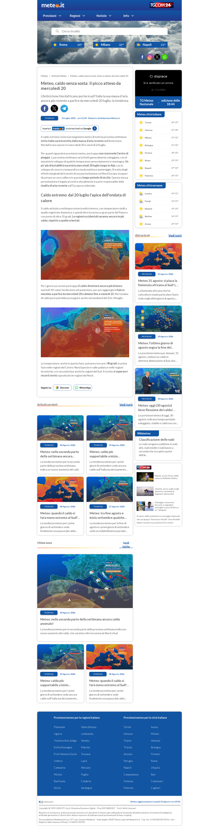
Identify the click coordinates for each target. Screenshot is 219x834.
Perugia (128, 760)
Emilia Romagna (63, 747)
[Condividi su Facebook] (44, 111)
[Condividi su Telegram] (64, 111)
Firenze (155, 754)
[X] (157, 57)
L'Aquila (155, 767)
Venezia (155, 740)
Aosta (154, 727)
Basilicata (59, 781)
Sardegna (86, 787)
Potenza (128, 781)
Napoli (128, 767)
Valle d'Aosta (88, 727)
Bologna (156, 747)
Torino (127, 727)
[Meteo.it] (53, 5)
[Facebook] (142, 57)
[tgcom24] (162, 5)
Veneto (85, 740)
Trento (128, 740)
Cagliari (155, 787)
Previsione (147, 274)
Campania (59, 767)
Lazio (84, 760)
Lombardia (87, 733)
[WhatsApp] (165, 57)
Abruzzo (86, 767)
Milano (155, 733)
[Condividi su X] (54, 111)
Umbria (58, 760)
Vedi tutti (126, 404)
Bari (153, 774)
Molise (58, 774)
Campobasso (131, 774)
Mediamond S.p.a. (62, 819)
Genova (128, 733)
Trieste (128, 747)
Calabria (86, 781)
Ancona (128, 754)
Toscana (85, 754)
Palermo (128, 787)
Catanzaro (157, 781)
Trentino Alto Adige (65, 740)
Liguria (58, 733)
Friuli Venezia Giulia (65, 754)
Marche (85, 747)
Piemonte (59, 727)
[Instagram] (150, 57)
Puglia (84, 774)
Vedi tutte (126, 544)
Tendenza (49, 118)
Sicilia (57, 787)
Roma (154, 760)
